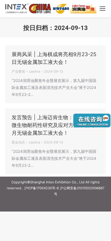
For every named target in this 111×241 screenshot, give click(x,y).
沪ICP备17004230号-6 (41, 188)
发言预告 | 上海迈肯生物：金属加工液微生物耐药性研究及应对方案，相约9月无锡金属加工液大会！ (55, 125)
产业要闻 (18, 71)
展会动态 (18, 142)
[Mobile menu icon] (102, 8)
